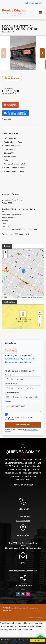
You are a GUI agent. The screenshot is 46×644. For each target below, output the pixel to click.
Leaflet (24, 297)
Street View (13, 78)
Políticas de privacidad (23, 485)
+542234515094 (29, 359)
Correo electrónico (12, 384)
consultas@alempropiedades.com (19, 362)
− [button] (5, 256)
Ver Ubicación (21, 319)
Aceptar (37, 640)
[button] (11, 67)
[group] (23, 53)
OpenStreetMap (38, 297)
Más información (17, 642)
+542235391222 (13, 359)
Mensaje (8, 402)
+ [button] (5, 252)
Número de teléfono (12, 393)
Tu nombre (9, 375)
